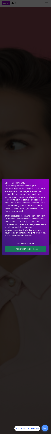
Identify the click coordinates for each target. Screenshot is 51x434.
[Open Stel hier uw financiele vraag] (45, 428)
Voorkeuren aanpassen (25, 243)
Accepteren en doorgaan (26, 249)
